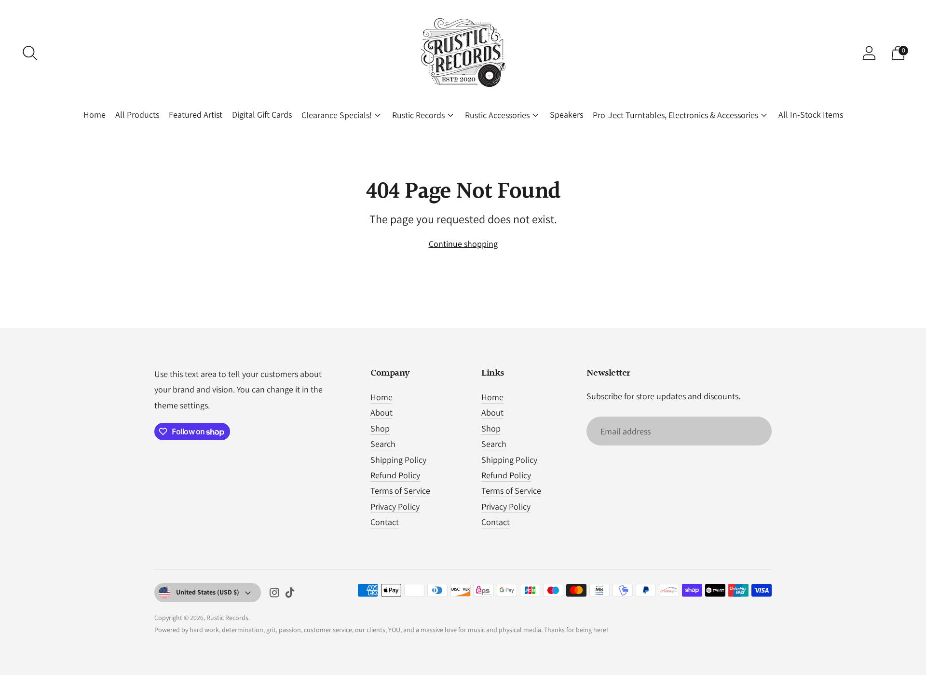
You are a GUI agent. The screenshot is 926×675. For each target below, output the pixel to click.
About (381, 412)
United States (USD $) (207, 592)
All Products (137, 114)
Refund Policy (395, 475)
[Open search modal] (29, 53)
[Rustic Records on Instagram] (274, 594)
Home (94, 114)
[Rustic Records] (463, 53)
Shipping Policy (398, 459)
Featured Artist (195, 114)
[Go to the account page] (869, 53)
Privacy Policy (395, 506)
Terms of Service (400, 490)
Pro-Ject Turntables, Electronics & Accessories (675, 115)
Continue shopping (463, 243)
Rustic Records (418, 115)
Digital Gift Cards (262, 114)
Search (382, 443)
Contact (384, 521)
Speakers (566, 114)
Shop (380, 428)
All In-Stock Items (810, 114)
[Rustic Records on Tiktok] (290, 594)
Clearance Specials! (336, 115)
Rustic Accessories (497, 115)
